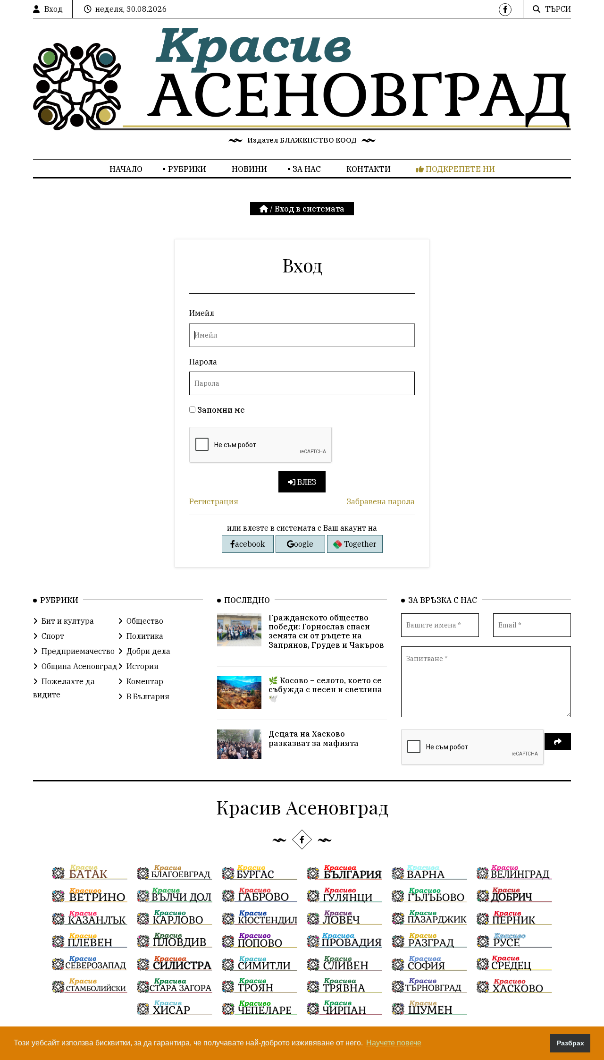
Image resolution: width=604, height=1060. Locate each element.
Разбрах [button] (570, 1043)
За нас (307, 169)
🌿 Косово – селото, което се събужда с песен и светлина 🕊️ (325, 689)
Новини (249, 169)
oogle (303, 544)
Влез (305, 482)
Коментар (144, 681)
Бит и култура (68, 621)
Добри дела (148, 651)
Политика (144, 636)
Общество (144, 621)
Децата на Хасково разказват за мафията (313, 738)
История (142, 666)
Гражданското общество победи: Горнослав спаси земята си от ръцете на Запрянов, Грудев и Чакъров (326, 631)
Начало (126, 169)
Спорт (53, 636)
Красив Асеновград (302, 806)
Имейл (201, 313)
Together (359, 544)
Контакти (368, 169)
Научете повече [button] (393, 1043)
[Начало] (265, 208)
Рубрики (187, 169)
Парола (203, 361)
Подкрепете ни (459, 169)
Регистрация (213, 501)
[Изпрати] (558, 741)
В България (147, 696)
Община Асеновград (79, 666)
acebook (250, 544)
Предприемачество (78, 651)
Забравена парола (381, 501)
